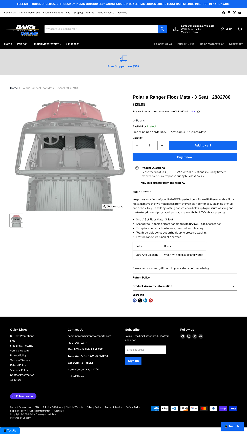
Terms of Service (20, 360)
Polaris (140, 120)
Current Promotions (29, 12)
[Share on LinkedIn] (145, 300)
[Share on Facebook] (135, 300)
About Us (122, 12)
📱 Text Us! (232, 426)
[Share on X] (140, 300)
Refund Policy (18, 365)
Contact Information (22, 374)
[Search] (162, 29)
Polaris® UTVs (185, 43)
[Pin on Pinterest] (151, 300)
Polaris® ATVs (163, 43)
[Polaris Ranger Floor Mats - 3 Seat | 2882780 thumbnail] (16, 220)
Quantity (137, 138)
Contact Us (10, 12)
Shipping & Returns (84, 12)
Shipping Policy (19, 370)
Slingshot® (73, 43)
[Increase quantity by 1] (162, 145)
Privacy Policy (18, 355)
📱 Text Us (9, 430)
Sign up (133, 361)
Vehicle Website (105, 12)
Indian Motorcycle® (46, 43)
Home (8, 43)
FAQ (68, 12)
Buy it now (184, 157)
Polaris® (22, 43)
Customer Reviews (53, 12)
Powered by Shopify (20, 417)
